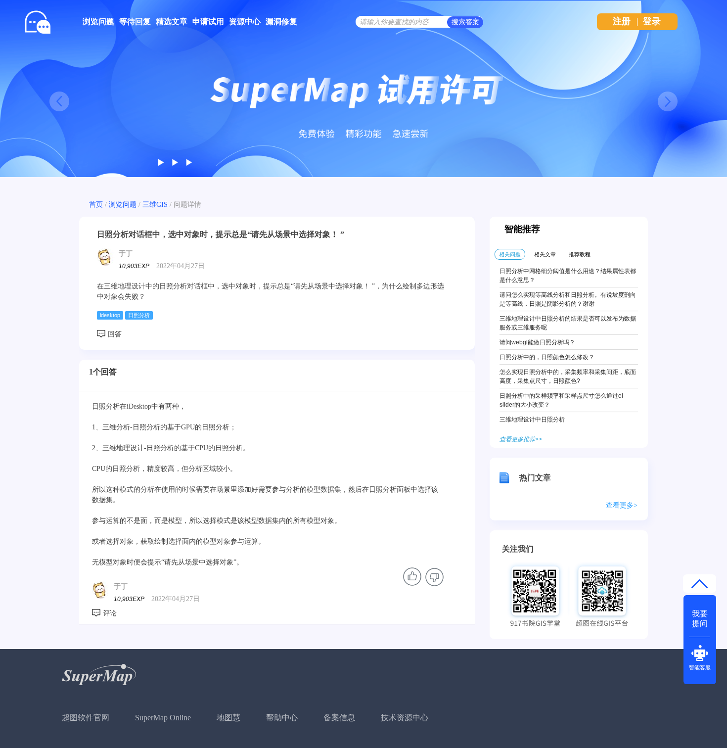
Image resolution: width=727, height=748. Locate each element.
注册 (622, 21)
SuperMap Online (163, 717)
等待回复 (135, 21)
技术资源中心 (404, 717)
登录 (652, 21)
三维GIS (155, 204)
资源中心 (245, 21)
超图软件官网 (85, 717)
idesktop (110, 315)
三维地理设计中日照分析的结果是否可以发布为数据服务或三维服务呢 (568, 323)
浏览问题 (98, 21)
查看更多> (621, 505)
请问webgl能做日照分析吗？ (537, 342)
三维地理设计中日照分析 (532, 419)
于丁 (126, 253)
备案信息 (339, 717)
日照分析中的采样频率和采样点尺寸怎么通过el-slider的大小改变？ (562, 400)
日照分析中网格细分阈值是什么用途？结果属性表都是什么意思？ (568, 275)
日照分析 (139, 315)
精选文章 (171, 21)
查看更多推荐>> (521, 439)
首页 (96, 204)
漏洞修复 (281, 21)
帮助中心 (282, 717)
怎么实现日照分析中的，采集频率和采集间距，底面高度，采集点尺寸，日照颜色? (568, 376)
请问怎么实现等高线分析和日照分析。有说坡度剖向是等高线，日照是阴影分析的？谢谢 (568, 299)
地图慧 (228, 717)
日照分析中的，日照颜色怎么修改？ (547, 357)
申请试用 (208, 21)
